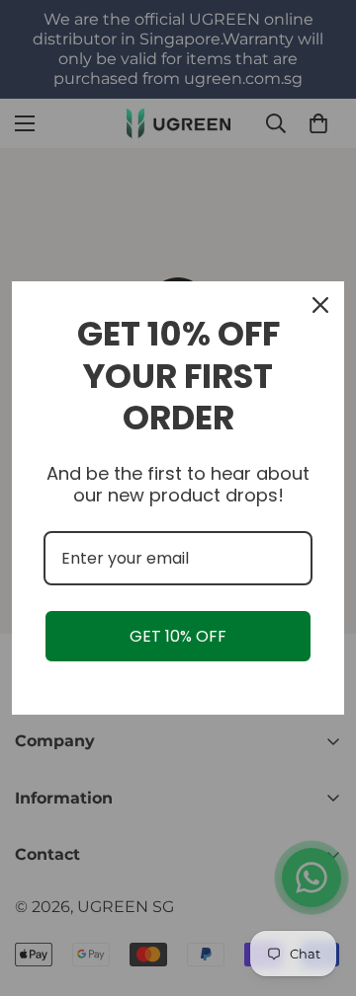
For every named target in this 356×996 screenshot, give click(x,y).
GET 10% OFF (178, 636)
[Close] (320, 305)
